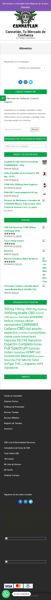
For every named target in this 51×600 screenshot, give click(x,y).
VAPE (40, 363)
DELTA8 (22, 340)
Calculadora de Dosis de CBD (17, 448)
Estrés (37, 344)
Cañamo (10, 329)
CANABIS (19, 320)
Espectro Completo (18, 344)
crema (8, 336)
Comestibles (37, 333)
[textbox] (25, 146)
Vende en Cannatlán (13, 396)
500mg (9, 309)
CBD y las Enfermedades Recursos (19, 442)
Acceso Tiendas (11, 412)
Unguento (30, 363)
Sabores (26, 360)
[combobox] (25, 146)
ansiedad (36, 317)
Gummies (19, 352)
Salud (35, 360)
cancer (29, 320)
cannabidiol (12, 325)
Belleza (8, 320)
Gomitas (34, 348)
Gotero (8, 352)
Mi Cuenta (9, 459)
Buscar (35, 129)
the (22, 364)
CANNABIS (29, 324)
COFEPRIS (23, 333)
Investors (8, 429)
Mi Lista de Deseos (12, 464)
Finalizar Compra (11, 475)
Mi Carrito (8, 470)
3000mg (10, 313)
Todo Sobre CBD (11, 453)
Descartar (25, 7)
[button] (6, 594)
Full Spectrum (16, 348)
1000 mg (31, 309)
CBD (21, 328)
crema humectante (24, 336)
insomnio (39, 356)
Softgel (9, 363)
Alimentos (14, 317)
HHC (38, 352)
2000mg (42, 309)
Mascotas (10, 360)
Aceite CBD (26, 313)
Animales (24, 317)
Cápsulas (10, 340)
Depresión (34, 340)
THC (17, 364)
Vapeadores (11, 367)
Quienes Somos (11, 401)
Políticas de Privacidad (14, 407)
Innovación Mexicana (19, 356)
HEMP (30, 352)
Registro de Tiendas (13, 423)
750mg (20, 309)
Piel (18, 360)
